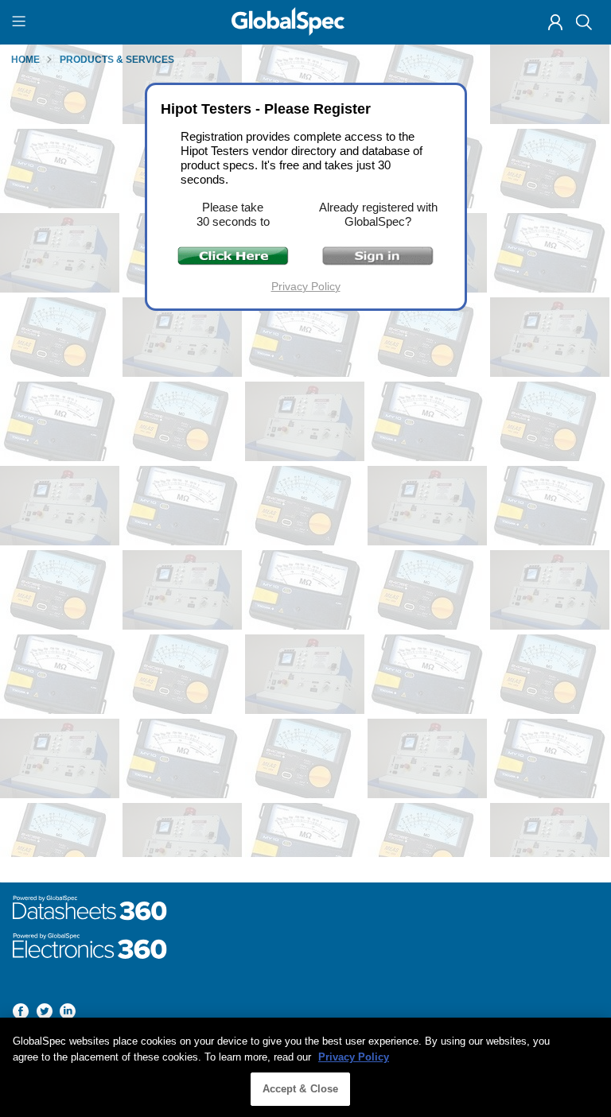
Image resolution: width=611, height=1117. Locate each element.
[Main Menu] (21, 22)
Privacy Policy (306, 286)
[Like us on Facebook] (21, 1014)
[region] (305, 1067)
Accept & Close (301, 1089)
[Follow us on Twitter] (45, 1014)
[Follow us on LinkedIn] (68, 1014)
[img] (555, 22)
